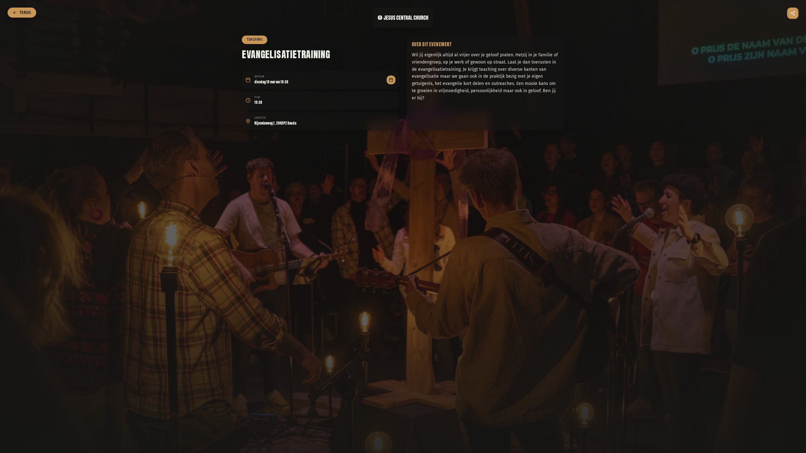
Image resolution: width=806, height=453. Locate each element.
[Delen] (792, 13)
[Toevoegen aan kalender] (391, 80)
